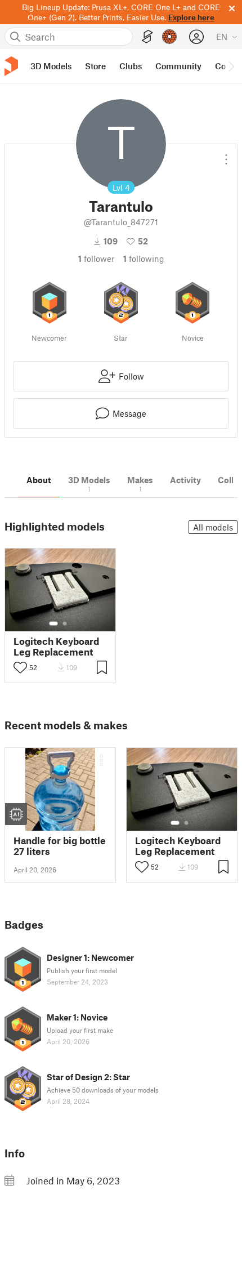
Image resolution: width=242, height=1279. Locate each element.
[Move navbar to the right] (230, 66)
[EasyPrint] (147, 37)
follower (96, 258)
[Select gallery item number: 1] (53, 623)
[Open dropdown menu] (226, 155)
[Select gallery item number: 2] (64, 623)
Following (143, 258)
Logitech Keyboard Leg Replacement (56, 646)
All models (213, 527)
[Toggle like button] (20, 667)
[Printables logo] (11, 66)
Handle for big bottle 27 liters (60, 846)
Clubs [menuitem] (130, 66)
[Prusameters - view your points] (169, 36)
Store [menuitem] (95, 66)
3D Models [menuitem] (50, 66)
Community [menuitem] (178, 66)
